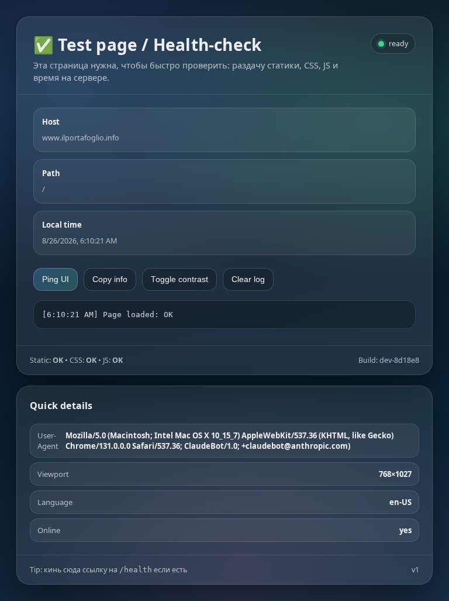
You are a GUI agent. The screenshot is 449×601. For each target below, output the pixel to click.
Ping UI (55, 279)
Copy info (109, 279)
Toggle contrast (179, 279)
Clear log (248, 279)
